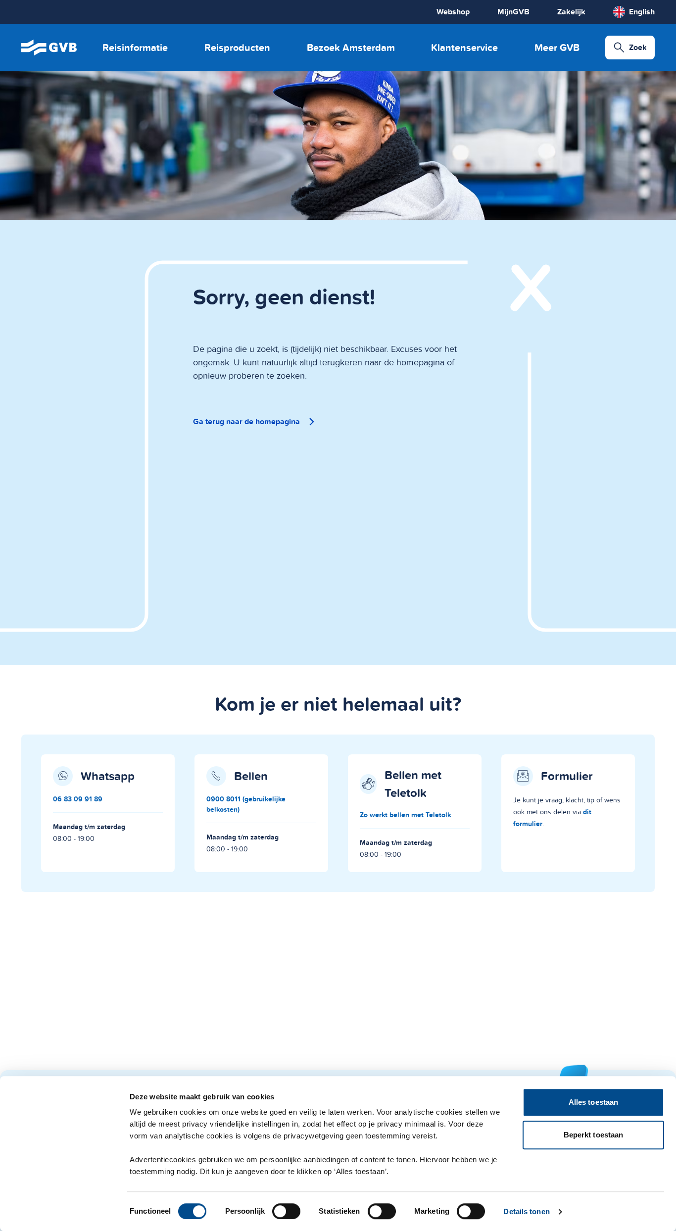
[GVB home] (49, 47)
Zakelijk (571, 11)
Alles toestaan (593, 1102)
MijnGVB (513, 11)
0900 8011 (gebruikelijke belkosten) (246, 804)
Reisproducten (237, 47)
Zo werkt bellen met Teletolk (405, 815)
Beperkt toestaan (594, 1135)
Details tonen (526, 1211)
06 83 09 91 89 (77, 799)
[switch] (286, 1211)
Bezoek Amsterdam (351, 47)
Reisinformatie (135, 47)
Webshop (453, 11)
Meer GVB (556, 47)
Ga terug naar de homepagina (246, 421)
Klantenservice (464, 47)
